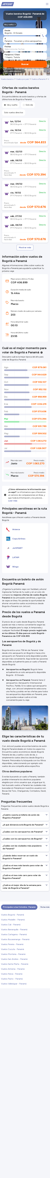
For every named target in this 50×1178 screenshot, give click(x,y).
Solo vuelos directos (13, 112)
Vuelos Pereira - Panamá (12, 944)
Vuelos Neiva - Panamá (11, 974)
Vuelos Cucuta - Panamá (12, 949)
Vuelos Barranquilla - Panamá (14, 929)
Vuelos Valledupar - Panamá (13, 983)
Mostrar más (25, 247)
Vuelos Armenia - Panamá (12, 969)
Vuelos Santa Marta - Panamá (14, 964)
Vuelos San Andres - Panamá (14, 959)
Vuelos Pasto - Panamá (12, 979)
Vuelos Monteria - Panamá (13, 954)
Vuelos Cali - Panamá (10, 924)
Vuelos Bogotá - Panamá (12, 914)
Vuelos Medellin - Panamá (13, 919)
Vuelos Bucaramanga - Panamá (15, 939)
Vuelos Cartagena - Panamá (14, 934)
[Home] (7, 4)
